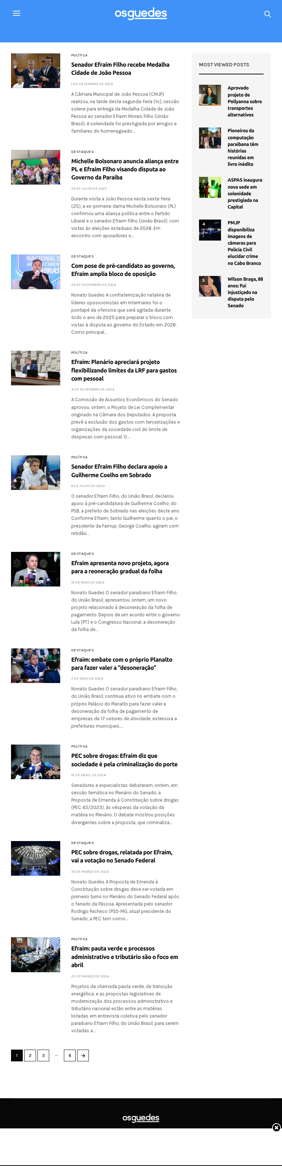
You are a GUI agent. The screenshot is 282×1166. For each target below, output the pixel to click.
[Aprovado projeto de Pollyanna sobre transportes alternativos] (210, 95)
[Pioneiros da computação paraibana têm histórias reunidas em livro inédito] (210, 137)
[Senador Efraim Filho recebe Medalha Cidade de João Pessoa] (35, 70)
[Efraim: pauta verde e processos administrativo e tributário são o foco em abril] (35, 954)
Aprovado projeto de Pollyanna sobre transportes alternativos (245, 101)
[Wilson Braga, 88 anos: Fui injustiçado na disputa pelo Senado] (210, 286)
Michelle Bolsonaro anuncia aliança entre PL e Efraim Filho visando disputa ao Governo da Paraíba (125, 169)
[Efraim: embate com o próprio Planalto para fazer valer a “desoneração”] (35, 665)
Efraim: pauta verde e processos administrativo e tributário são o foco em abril (124, 957)
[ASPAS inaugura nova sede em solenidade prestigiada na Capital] (210, 187)
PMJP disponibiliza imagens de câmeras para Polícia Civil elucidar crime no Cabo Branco (244, 243)
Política (79, 55)
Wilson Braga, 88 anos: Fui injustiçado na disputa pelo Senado (245, 293)
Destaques (82, 152)
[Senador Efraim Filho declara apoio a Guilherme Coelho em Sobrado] (35, 472)
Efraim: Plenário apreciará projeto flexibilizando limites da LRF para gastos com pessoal (124, 370)
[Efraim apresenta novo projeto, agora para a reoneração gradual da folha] (35, 569)
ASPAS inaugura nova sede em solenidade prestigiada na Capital (245, 194)
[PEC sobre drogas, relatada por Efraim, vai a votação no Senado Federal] (35, 858)
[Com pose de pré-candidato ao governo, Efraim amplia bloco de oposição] (35, 272)
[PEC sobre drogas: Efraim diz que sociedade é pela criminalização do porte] (35, 762)
